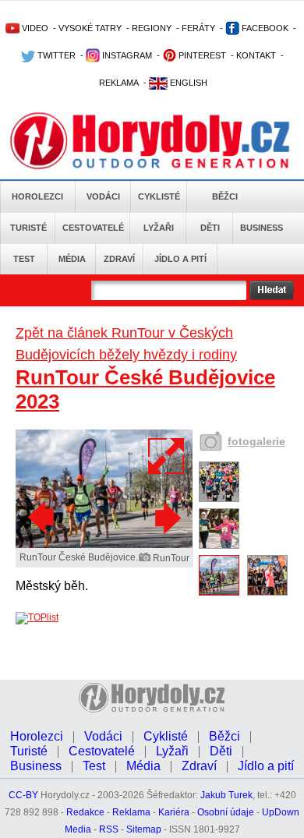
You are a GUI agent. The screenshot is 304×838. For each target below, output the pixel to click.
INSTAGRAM (126, 55)
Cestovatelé (93, 227)
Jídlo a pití (180, 258)
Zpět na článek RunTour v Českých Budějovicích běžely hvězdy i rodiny (126, 343)
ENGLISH (187, 82)
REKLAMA (119, 82)
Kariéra (173, 812)
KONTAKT (256, 55)
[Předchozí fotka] (42, 517)
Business (261, 227)
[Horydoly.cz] (152, 139)
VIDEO (33, 28)
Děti (210, 227)
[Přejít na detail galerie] (104, 544)
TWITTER (55, 55)
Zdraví (119, 258)
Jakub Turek (226, 795)
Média (72, 258)
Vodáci (103, 196)
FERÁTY (198, 28)
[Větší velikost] (167, 456)
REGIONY (151, 28)
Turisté (28, 227)
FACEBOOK (263, 28)
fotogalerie (256, 441)
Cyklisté (159, 196)
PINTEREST (201, 55)
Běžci (225, 196)
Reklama (131, 812)
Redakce (85, 812)
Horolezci (37, 196)
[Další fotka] (166, 517)
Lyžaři (158, 227)
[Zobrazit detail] (219, 498)
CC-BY (23, 795)
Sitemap (143, 829)
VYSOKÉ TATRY (90, 28)
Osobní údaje (225, 812)
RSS (108, 829)
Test (24, 258)
